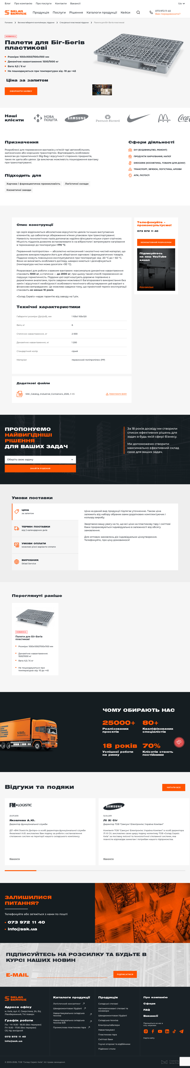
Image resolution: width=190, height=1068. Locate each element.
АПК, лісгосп (141, 175)
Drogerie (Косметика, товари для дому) (159, 163)
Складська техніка (108, 1020)
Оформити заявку (21, 91)
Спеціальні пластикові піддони (74, 22)
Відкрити (15, 859)
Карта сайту (149, 1038)
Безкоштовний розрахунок (156, 242)
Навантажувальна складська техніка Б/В (68, 1021)
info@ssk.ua (22, 929)
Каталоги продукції (102, 12)
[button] (179, 742)
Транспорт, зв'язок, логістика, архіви (158, 169)
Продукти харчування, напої (152, 156)
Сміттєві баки (105, 1039)
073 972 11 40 (163, 11)
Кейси (125, 12)
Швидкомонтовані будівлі (67, 1008)
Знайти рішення (40, 468)
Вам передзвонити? (167, 13)
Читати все (174, 787)
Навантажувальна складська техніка (68, 1014)
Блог (8, 3)
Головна (8, 22)
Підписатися (125, 974)
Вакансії (75, 3)
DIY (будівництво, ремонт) (150, 150)
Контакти (61, 3)
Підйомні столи (106, 1049)
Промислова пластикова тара (69, 1027)
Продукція (41, 12)
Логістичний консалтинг (67, 1004)
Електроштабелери (109, 1025)
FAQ (146, 1010)
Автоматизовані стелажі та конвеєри (113, 1009)
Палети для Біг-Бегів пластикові (28, 638)
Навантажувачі (106, 1030)
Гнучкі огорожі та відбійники (114, 1044)
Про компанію (23, 3)
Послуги (59, 12)
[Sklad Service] (15, 12)
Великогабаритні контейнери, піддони (36, 22)
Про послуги (44, 3)
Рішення (76, 12)
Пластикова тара (107, 1034)
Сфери (149, 1004)
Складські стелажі (108, 1004)
